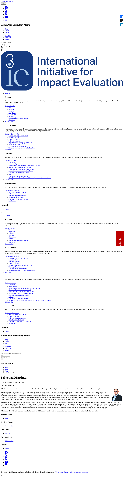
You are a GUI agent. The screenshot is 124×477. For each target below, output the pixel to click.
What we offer (9, 121)
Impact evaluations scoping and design (20, 143)
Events (7, 32)
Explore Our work (10, 160)
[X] (6, 11)
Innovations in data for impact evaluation (21, 171)
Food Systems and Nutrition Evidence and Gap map (24, 165)
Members (11, 111)
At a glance (12, 113)
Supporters (12, 109)
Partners (11, 116)
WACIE (11, 174)
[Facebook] (6, 8)
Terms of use (60, 472)
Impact (7, 209)
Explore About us (10, 106)
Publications (12, 201)
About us (7, 93)
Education (12, 162)
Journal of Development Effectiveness (20, 199)
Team (10, 107)
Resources (8, 37)
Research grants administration (18, 146)
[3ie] (62, 90)
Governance (12, 114)
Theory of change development (18, 136)
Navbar (4, 3)
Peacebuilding (13, 164)
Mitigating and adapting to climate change (21, 169)
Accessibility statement (81, 472)
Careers (7, 30)
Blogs (6, 29)
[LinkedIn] (6, 14)
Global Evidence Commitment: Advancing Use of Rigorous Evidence (30, 178)
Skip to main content (7, 1)
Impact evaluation (14, 137)
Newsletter (8, 36)
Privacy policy (68, 472)
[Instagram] (6, 20)
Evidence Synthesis (14, 139)
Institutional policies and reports (18, 118)
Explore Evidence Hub (12, 190)
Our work (8, 150)
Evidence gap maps (14, 141)
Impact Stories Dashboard (16, 197)
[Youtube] (6, 17)
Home (6, 367)
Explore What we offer (12, 134)
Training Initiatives (14, 144)
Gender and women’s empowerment (20, 167)
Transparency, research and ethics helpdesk (22, 148)
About (7, 369)
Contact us (12, 120)
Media (7, 34)
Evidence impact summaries (17, 195)
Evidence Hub (9, 179)
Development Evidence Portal (18, 192)
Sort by (3, 44)
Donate (7, 39)
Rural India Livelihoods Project (18, 176)
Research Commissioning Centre (19, 172)
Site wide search (6, 43)
